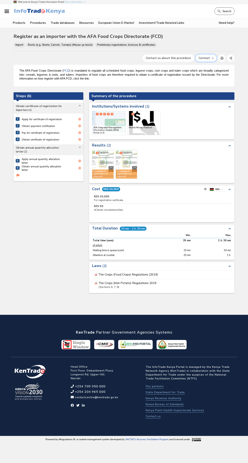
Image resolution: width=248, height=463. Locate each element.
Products (19, 23)
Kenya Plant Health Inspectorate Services (175, 410)
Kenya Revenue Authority (163, 398)
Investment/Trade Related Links (161, 23)
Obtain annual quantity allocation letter (41, 168)
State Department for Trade (165, 392)
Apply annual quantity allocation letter (41, 160)
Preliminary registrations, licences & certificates (126, 45)
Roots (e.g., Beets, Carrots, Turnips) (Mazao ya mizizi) (60, 45)
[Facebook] (72, 405)
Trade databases (63, 23)
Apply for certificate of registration (42, 119)
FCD (66, 70)
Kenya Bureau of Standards (165, 404)
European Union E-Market (116, 23)
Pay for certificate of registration (40, 132)
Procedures (38, 23)
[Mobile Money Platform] (144, 123)
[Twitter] (78, 405)
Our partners (155, 386)
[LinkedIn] (83, 405)
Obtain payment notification (38, 126)
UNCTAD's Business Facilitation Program (147, 439)
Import (19, 45)
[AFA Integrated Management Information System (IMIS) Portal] (109, 123)
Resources (86, 23)
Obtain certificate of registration (40, 139)
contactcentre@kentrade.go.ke (96, 397)
